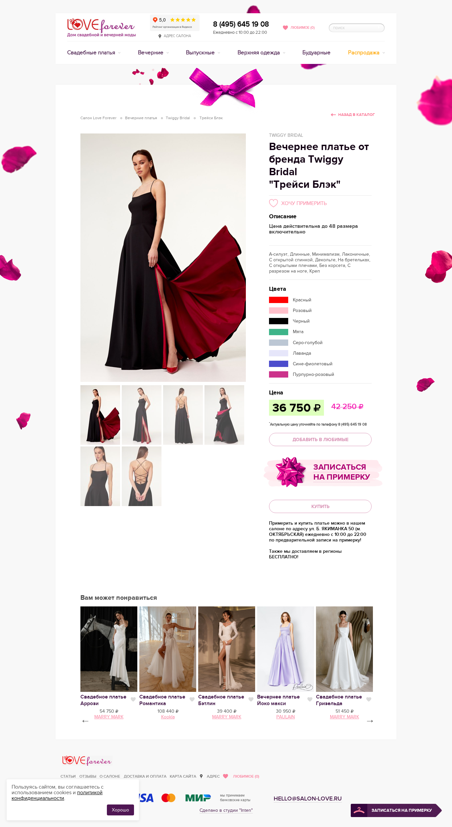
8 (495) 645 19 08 (241, 24)
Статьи (68, 776)
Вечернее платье (278, 700)
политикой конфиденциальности (57, 795)
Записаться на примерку (341, 472)
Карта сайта (183, 776)
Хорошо (120, 810)
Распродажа (364, 52)
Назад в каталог (356, 114)
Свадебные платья (91, 52)
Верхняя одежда (259, 52)
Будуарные (316, 52)
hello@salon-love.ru (308, 798)
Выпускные (201, 52)
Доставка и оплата (145, 776)
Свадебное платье (162, 700)
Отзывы (87, 776)
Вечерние (151, 52)
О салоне (110, 776)
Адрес (213, 776)
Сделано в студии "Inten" (226, 810)
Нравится (133, 699)
